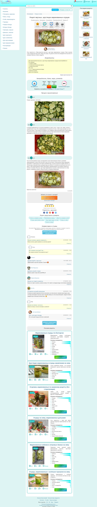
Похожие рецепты (35, 20)
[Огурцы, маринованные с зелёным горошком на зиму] (38, 480)
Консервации (7, 45)
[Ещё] (70, 10)
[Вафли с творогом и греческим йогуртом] (86, 23)
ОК (49, 502)
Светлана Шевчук (36, 312)
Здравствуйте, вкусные (34, 261)
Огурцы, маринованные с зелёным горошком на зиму (49, 472)
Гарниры (5, 22)
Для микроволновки (8, 43)
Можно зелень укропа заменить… (38, 240)
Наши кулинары (53, 500)
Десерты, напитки (8, 32)
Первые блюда (7, 24)
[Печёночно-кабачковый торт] (86, 53)
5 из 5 (53, 206)
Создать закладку (50, 197)
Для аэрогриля (7, 35)
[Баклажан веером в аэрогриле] (86, 43)
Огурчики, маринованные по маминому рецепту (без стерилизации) (49, 388)
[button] (57, 26)
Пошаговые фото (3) (57, 20)
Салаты (5, 9)
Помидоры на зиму (64, 9)
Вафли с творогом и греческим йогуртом (86, 27)
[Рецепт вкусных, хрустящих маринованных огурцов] (49, 38)
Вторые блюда (7, 27)
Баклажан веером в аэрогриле (86, 47)
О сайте (47, 500)
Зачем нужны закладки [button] (49, 200)
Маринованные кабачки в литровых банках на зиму (49, 445)
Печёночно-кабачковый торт (86, 57)
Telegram (56, 502)
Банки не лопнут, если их (35, 305)
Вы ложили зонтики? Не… (36, 250)
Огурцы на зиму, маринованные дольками (49, 418)
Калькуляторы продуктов (54, 498)
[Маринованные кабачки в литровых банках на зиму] (38, 455)
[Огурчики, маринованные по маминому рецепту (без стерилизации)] (38, 398)
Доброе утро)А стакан (34, 271)
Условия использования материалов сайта (48, 505)
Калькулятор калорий (42, 498)
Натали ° (33, 257)
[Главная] (6, 2)
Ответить (69, 243)
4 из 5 (51, 206)
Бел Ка (32, 288)
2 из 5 (47, 206)
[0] (52, 25)
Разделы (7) (65, 20)
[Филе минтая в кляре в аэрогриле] (86, 13)
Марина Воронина (35, 278)
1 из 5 (46, 206)
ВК (47, 502)
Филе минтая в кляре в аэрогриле (86, 17)
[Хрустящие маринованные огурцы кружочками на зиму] (38, 371)
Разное (5, 48)
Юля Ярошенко (34, 267)
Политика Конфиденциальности (48, 504)
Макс (52, 502)
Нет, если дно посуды (35, 315)
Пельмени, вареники (9, 14)
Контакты (42, 500)
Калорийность (49, 20)
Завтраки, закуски (8, 30)
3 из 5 (49, 206)
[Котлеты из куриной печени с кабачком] (86, 33)
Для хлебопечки (7, 37)
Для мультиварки (8, 40)
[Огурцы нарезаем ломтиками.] (49, 111)
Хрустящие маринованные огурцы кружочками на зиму (49, 363)
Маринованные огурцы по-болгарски (49, 333)
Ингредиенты (42, 20)
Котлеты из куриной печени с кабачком (86, 37)
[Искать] (72, 6)
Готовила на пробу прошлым (36, 291)
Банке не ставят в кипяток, (35, 281)
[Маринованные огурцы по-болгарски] (38, 343)
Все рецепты (55, 9)
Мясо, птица (6, 16)
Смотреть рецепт (60, 357)
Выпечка (5, 11)
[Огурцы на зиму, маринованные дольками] (38, 426)
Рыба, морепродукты (9, 19)
